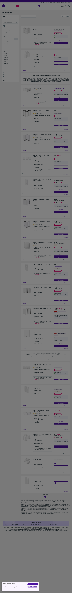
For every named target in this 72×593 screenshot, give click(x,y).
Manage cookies (32, 588)
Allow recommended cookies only (32, 586)
